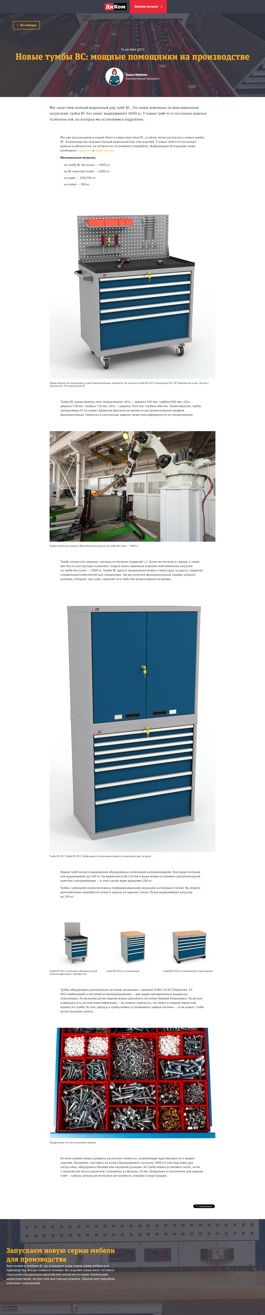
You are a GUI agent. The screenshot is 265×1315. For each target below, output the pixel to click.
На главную (27, 25)
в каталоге (84, 150)
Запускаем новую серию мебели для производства (60, 1255)
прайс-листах (104, 150)
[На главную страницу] (115, 6)
